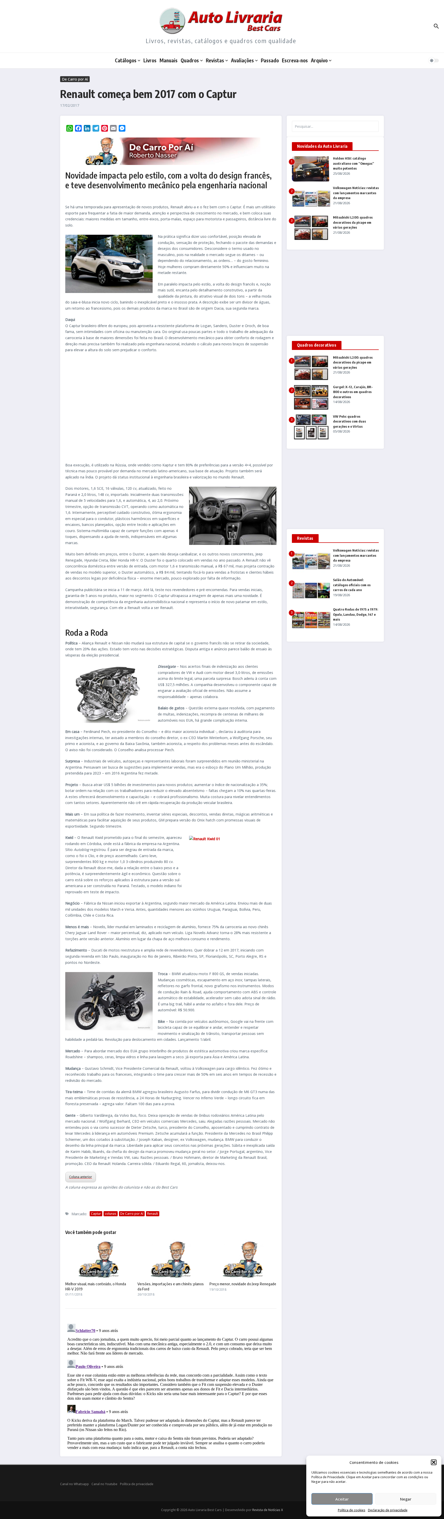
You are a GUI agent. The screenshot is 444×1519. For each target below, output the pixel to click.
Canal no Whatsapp (74, 1484)
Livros (149, 60)
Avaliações (242, 60)
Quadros (190, 60)
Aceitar (342, 1499)
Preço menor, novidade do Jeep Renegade (242, 1283)
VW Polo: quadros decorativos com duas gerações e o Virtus (349, 421)
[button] (433, 1462)
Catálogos (125, 60)
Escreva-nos (295, 60)
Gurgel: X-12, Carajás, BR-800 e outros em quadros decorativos (353, 392)
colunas (110, 1213)
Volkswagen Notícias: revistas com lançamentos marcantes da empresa (356, 193)
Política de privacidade (136, 1484)
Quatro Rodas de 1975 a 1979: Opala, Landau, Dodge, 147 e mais (355, 614)
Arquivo (319, 60)
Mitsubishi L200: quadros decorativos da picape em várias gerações (353, 222)
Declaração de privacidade (388, 1510)
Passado (270, 60)
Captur (96, 1213)
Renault (152, 1213)
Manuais (169, 60)
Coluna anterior (80, 1177)
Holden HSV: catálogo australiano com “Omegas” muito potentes (353, 163)
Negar (405, 1499)
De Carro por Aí (75, 79)
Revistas (215, 60)
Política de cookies (351, 1510)
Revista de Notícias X (267, 1510)
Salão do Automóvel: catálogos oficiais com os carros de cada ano (352, 585)
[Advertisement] (170, 407)
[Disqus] (170, 1386)
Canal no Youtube (104, 1484)
